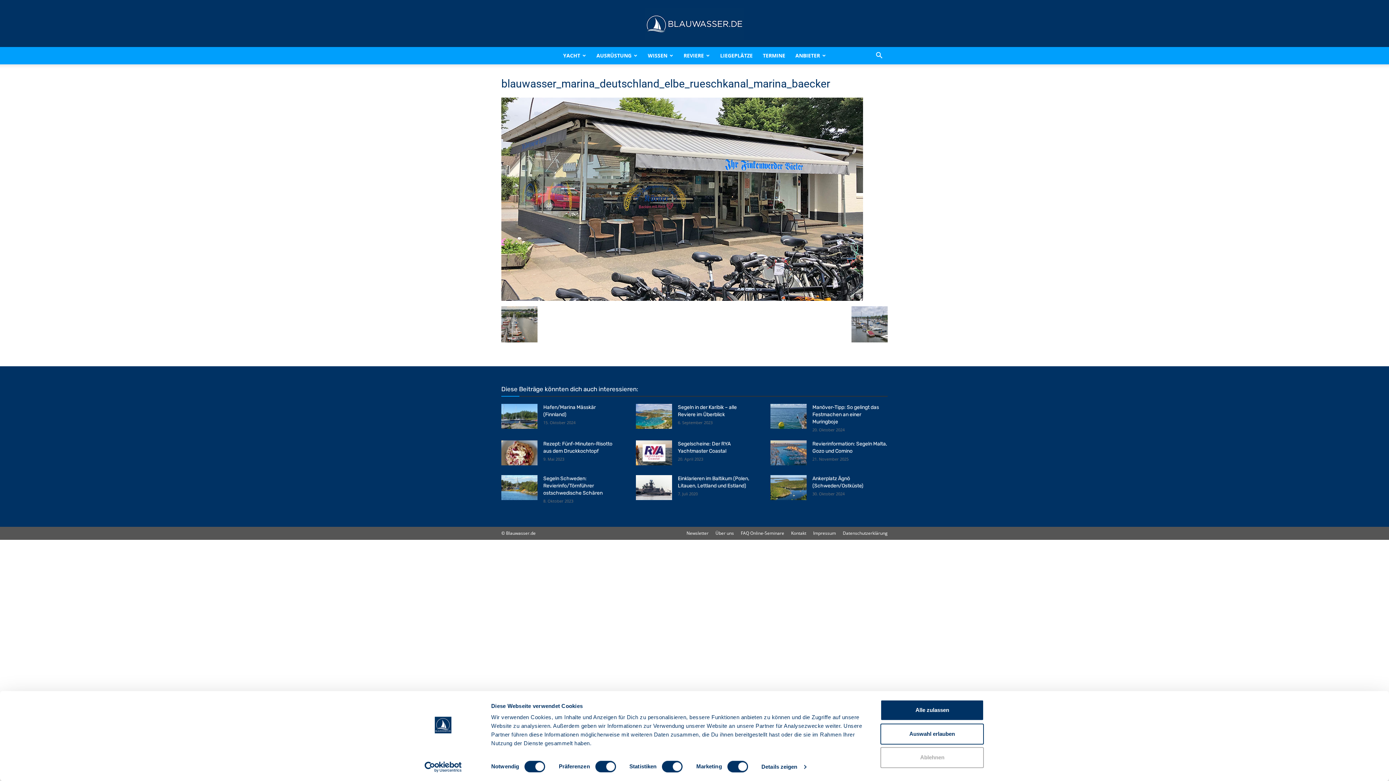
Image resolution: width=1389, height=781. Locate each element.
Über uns (724, 533)
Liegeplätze (736, 55)
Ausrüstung (614, 55)
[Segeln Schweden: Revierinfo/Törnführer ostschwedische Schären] (519, 487)
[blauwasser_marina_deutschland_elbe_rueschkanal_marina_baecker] (682, 299)
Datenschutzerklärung (865, 533)
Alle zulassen (932, 710)
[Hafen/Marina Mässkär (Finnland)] (519, 416)
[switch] (605, 766)
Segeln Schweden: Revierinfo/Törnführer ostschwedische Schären (573, 485)
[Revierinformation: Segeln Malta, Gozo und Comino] (788, 452)
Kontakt (798, 533)
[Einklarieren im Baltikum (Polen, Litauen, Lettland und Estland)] (654, 487)
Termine (774, 55)
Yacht (571, 55)
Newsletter (698, 533)
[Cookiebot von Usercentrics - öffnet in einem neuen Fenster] (443, 766)
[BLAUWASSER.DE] (694, 24)
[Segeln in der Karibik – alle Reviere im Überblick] (654, 416)
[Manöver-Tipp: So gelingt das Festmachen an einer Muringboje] (788, 416)
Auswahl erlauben (932, 734)
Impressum (824, 533)
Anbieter (807, 55)
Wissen (657, 55)
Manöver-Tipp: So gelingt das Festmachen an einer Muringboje (845, 414)
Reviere (694, 55)
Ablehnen (932, 757)
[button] (879, 55)
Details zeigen (779, 767)
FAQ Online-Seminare (762, 533)
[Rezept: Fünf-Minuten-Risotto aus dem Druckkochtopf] (519, 452)
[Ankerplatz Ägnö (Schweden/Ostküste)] (788, 487)
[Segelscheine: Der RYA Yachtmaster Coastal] (654, 452)
